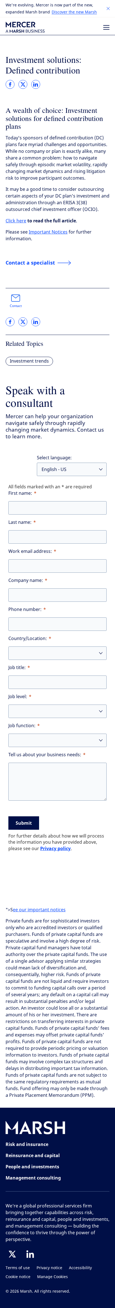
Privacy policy (55, 848)
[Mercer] (25, 27)
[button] (108, 8)
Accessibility (80, 1268)
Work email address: (30, 551)
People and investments (32, 1167)
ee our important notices (39, 910)
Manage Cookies (52, 1277)
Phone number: (25, 609)
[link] (10, 84)
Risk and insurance (27, 1144)
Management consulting (33, 1178)
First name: (20, 493)
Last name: (20, 522)
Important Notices (48, 232)
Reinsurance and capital (33, 1155)
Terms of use (18, 1268)
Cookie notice (18, 1277)
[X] (12, 1254)
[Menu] (106, 27)
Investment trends (29, 361)
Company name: (25, 580)
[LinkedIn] (30, 1254)
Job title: (17, 667)
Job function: (21, 725)
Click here (16, 221)
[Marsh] (35, 1128)
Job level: (17, 696)
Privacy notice (49, 1268)
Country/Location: (27, 638)
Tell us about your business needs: (44, 754)
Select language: (54, 458)
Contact (16, 306)
